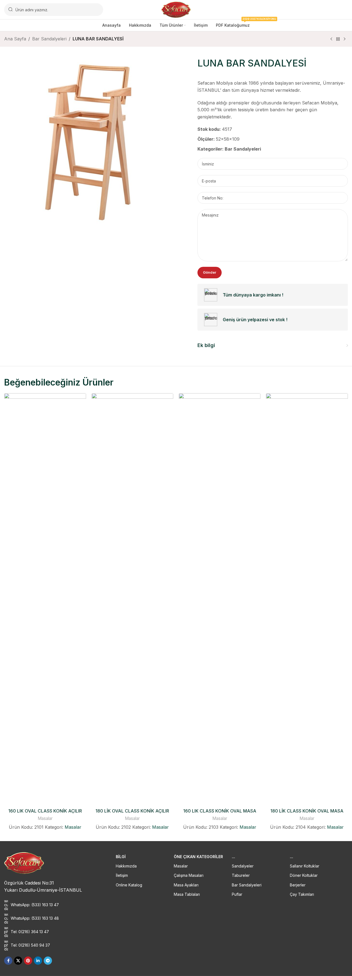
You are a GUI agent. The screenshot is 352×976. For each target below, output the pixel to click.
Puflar (237, 894)
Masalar (45, 818)
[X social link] (18, 960)
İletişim (122, 875)
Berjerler (298, 885)
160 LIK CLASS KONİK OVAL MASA (219, 811)
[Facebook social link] (8, 960)
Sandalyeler (243, 866)
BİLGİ (121, 856)
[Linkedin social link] (38, 960)
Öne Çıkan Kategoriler (198, 856)
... (233, 856)
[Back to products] (338, 39)
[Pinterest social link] (28, 960)
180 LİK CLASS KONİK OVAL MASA (306, 811)
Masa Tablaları (187, 894)
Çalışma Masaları (189, 875)
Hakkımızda (126, 866)
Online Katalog (129, 885)
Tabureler (241, 875)
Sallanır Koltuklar (304, 866)
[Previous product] (331, 39)
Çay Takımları (302, 894)
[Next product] (344, 39)
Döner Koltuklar (304, 875)
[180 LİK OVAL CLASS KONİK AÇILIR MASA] (132, 599)
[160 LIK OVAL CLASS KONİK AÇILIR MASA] (45, 599)
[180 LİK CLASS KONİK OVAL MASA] (307, 599)
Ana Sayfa (15, 38)
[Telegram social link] (48, 960)
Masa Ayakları (186, 885)
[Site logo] (176, 9)
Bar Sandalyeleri (49, 38)
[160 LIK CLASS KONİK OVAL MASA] (219, 599)
